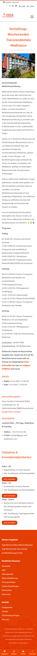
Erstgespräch (7, 607)
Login (31, 6)
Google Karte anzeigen (11, 412)
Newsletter (6, 566)
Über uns (5, 619)
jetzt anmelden (9, 479)
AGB (3, 570)
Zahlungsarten (7, 574)
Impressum (6, 594)
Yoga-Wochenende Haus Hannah (14, 549)
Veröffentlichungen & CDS (12, 553)
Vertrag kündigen (9, 582)
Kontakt (5, 611)
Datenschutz (7, 590)
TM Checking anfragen (10, 615)
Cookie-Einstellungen (10, 586)
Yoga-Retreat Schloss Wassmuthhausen (17, 545)
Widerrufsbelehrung (10, 578)
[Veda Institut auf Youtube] (16, 6)
